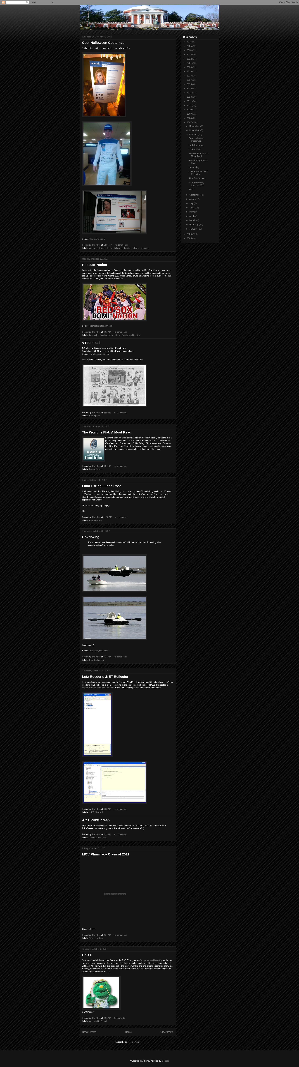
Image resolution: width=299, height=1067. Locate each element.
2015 (189, 88)
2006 (189, 234)
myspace (145, 248)
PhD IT (87, 955)
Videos (100, 938)
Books (92, 469)
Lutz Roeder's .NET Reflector (105, 677)
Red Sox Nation (94, 265)
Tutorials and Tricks (98, 838)
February (194, 224)
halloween (118, 248)
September (195, 195)
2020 (189, 67)
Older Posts (166, 1032)
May (191, 211)
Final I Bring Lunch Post (101, 486)
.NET (91, 812)
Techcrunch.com (97, 239)
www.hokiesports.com (99, 354)
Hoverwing (90, 537)
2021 (189, 63)
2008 (189, 118)
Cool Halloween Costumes (103, 43)
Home (128, 1032)
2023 (189, 54)
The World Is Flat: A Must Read (106, 432)
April (191, 216)
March (192, 220)
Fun (111, 248)
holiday (127, 248)
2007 (189, 122)
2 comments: (120, 1018)
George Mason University (150, 960)
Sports (125, 335)
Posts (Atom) (134, 1042)
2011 (189, 105)
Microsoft (99, 812)
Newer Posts (89, 1032)
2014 (189, 92)
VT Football (91, 343)
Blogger (165, 1061)
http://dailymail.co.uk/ (99, 651)
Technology (99, 660)
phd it (96, 1021)
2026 (189, 41)
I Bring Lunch (121, 491)
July (191, 203)
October (193, 134)
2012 (189, 101)
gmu (91, 1021)
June (192, 207)
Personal (98, 520)
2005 (189, 238)
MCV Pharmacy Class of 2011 (105, 854)
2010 (189, 109)
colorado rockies (105, 335)
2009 (189, 114)
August (193, 199)
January (193, 229)
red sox (117, 335)
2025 (189, 46)
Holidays (136, 248)
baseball (93, 335)
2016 (189, 84)
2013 (189, 97)
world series (134, 335)
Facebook (103, 248)
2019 (189, 71)
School (99, 469)
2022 (189, 59)
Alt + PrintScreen (96, 820)
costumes (93, 248)
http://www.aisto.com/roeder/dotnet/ (98, 688)
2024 (189, 50)
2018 (189, 75)
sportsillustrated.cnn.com (101, 326)
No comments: (122, 245)
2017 (189, 80)
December (194, 126)
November (194, 130)
